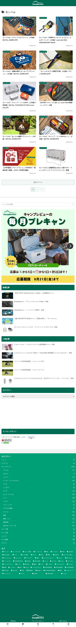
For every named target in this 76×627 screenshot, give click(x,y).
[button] (72, 204)
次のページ (38, 182)
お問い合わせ (63, 621)
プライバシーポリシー (38, 621)
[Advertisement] (38, 413)
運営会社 (13, 621)
